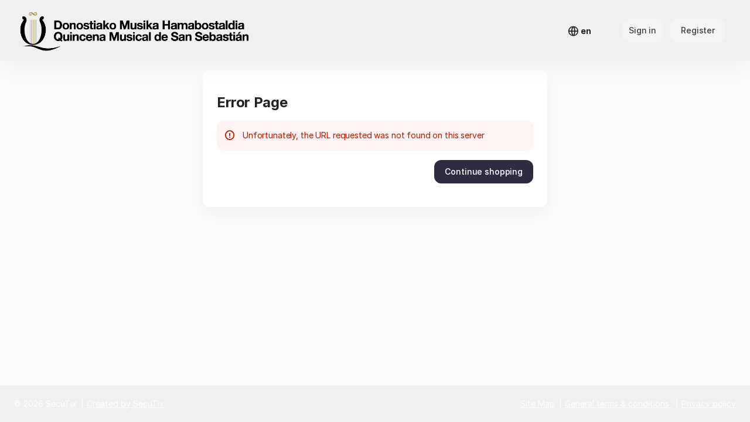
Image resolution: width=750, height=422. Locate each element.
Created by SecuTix (125, 404)
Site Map (537, 404)
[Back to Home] (135, 30)
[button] (483, 171)
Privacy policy (708, 404)
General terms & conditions (617, 404)
